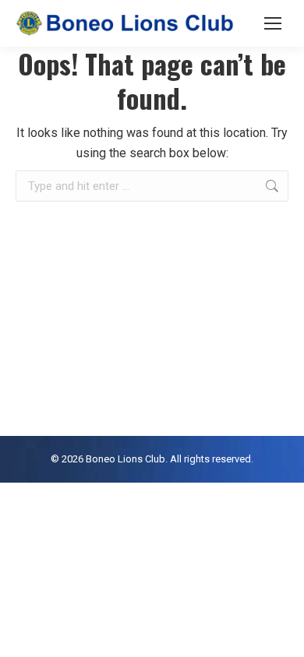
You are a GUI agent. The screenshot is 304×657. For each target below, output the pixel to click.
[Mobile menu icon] (272, 23)
